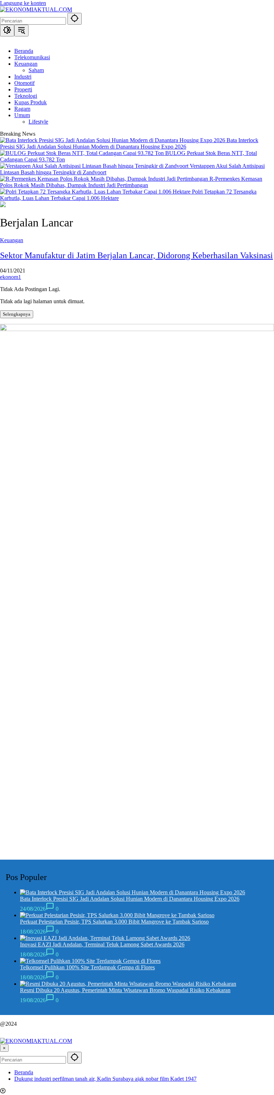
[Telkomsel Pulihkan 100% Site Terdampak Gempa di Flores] (90, 961)
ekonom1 (10, 277)
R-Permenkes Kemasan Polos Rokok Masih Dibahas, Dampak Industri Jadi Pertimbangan (131, 182)
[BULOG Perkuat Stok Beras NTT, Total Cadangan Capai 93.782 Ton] (82, 153)
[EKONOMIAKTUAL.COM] (36, 9)
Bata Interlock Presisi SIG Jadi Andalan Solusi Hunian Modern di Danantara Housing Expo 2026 (129, 143)
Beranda (23, 1072)
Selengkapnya (16, 314)
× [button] (4, 1048)
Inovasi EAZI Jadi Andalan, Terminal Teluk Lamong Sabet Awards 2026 (102, 944)
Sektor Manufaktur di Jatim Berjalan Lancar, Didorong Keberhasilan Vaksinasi (136, 255)
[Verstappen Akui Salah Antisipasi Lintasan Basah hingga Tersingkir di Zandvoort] (95, 166)
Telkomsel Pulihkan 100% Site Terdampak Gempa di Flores (87, 967)
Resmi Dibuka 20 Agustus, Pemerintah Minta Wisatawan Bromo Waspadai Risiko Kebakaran (125, 990)
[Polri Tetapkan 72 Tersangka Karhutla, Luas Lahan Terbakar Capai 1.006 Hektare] (96, 192)
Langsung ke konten (23, 3)
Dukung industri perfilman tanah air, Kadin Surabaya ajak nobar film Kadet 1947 (105, 1079)
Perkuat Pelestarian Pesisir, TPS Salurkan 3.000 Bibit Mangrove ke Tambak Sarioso (114, 922)
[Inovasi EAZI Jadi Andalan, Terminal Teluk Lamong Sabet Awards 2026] (105, 938)
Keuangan (11, 240)
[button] (74, 19)
